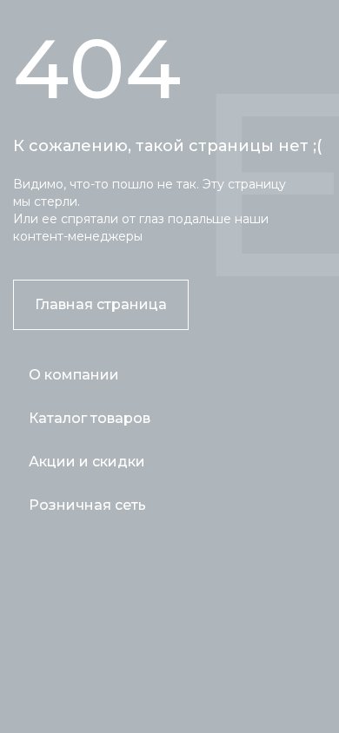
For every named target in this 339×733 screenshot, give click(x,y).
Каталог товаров (89, 418)
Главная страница (101, 304)
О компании (74, 374)
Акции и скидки (87, 461)
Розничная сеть (87, 505)
